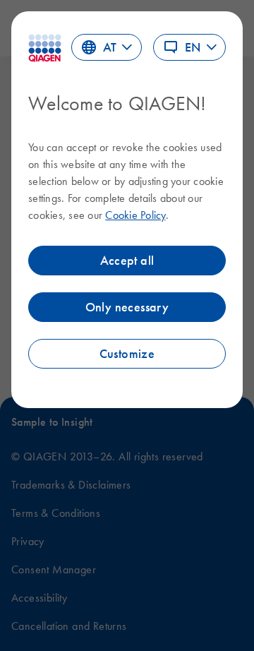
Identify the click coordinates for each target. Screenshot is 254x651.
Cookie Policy (135, 215)
